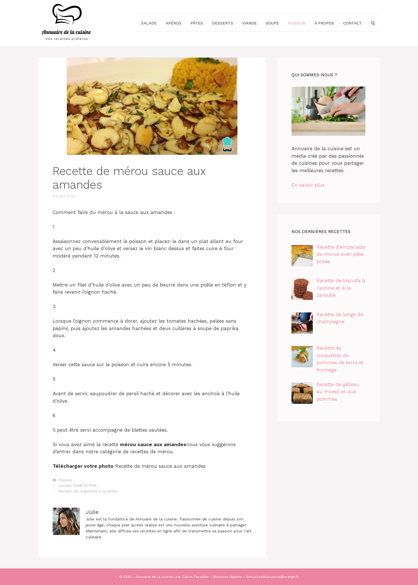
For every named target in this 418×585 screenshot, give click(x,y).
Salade (149, 23)
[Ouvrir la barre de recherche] (373, 23)
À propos (324, 23)
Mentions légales (227, 577)
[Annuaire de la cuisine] (66, 22)
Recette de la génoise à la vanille (88, 491)
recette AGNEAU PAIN (77, 485)
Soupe (272, 23)
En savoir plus (308, 185)
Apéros (173, 23)
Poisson (296, 23)
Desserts (222, 23)
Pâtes (197, 23)
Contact (352, 23)
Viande (249, 23)
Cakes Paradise (195, 577)
